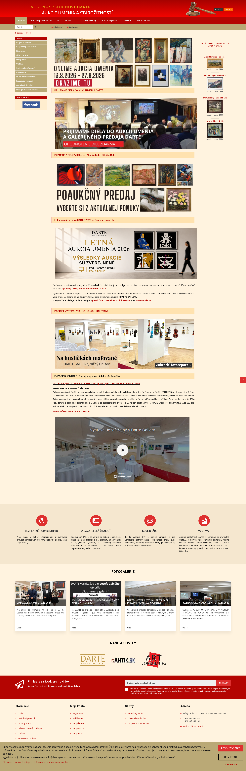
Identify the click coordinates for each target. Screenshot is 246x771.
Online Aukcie (144, 20)
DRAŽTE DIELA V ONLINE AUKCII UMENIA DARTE (215, 44)
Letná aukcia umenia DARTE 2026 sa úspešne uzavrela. (84, 220)
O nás (20, 713)
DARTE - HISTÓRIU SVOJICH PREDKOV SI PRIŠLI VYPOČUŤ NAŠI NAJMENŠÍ (147, 601)
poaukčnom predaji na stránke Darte (111, 300)
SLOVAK (218, 9)
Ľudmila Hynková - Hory (215, 75)
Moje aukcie (78, 728)
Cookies (21, 733)
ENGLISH (228, 9)
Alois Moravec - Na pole (215, 57)
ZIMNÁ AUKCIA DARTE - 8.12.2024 (34, 603)
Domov (21, 20)
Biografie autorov (23, 42)
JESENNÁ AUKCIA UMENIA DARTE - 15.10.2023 (206, 603)
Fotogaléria (21, 59)
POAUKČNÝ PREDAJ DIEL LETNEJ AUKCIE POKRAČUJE (84, 155)
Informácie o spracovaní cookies (51, 762)
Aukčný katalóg (88, 20)
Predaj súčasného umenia (27, 89)
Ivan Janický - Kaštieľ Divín (215, 98)
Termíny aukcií (24, 723)
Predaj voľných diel (24, 85)
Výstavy (19, 64)
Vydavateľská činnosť (25, 68)
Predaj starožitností (24, 81)
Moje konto (78, 723)
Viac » (19, 627)
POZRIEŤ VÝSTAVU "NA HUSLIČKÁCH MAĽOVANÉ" (81, 311)
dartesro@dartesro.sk (193, 726)
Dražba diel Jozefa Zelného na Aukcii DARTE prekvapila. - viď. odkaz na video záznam (96, 383)
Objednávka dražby (137, 718)
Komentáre (21, 72)
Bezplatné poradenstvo (26, 47)
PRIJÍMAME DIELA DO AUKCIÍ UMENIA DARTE (78, 90)
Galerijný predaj (109, 20)
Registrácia (73, 27)
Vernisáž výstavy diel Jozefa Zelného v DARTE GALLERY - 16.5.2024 (95, 601)
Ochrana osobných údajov (30, 728)
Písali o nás (20, 51)
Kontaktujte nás (135, 713)
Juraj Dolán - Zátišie (215, 121)
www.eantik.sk (143, 300)
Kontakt (127, 20)
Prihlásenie (58, 27)
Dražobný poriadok (26, 718)
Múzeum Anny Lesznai (25, 76)
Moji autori (78, 733)
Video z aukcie (22, 55)
